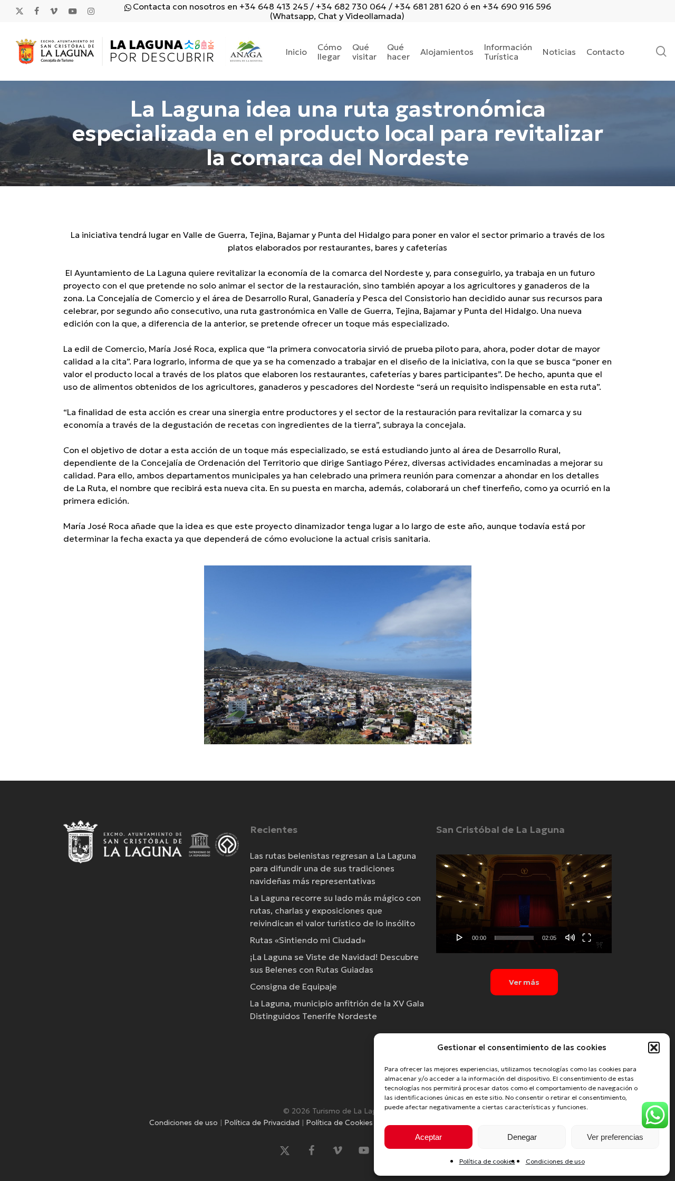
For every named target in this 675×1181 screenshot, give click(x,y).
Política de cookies (487, 1161)
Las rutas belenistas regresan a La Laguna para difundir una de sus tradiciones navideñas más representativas (333, 868)
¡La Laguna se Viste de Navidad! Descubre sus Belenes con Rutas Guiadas (334, 963)
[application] (524, 903)
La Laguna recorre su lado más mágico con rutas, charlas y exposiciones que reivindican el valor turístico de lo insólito (335, 910)
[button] (654, 1047)
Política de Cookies (339, 1122)
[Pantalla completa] (586, 937)
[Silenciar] (570, 937)
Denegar (522, 1136)
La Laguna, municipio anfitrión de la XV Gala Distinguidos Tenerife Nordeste (337, 1009)
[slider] (514, 938)
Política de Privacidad (262, 1122)
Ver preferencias (615, 1136)
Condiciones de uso (555, 1161)
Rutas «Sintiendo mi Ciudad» (307, 940)
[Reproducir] (460, 937)
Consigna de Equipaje (293, 986)
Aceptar (428, 1136)
